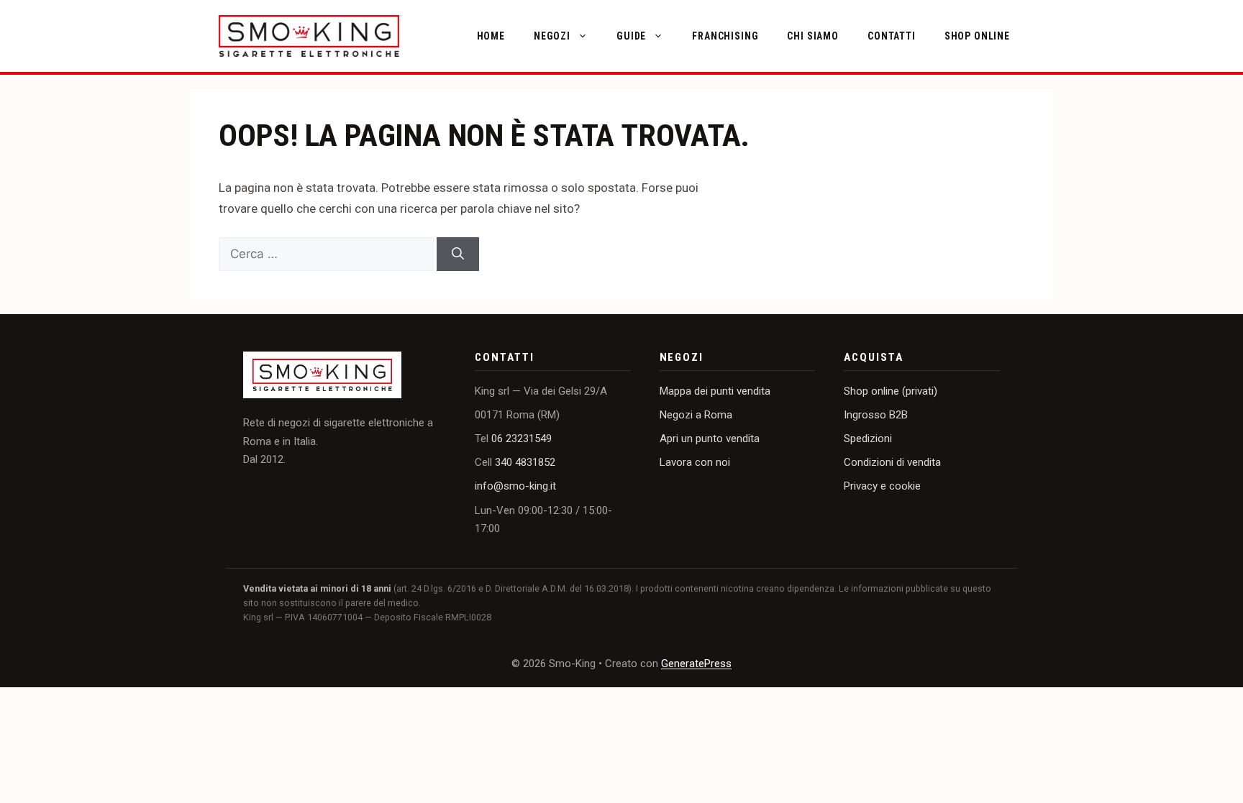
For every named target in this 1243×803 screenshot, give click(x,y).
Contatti (892, 36)
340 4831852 (525, 462)
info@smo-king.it (515, 485)
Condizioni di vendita (892, 462)
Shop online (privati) (890, 391)
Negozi (552, 36)
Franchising (725, 36)
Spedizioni (868, 438)
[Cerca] (458, 254)
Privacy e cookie (882, 485)
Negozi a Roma (696, 414)
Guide (631, 36)
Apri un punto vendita (710, 438)
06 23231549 (521, 438)
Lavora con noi (695, 462)
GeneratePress (696, 663)
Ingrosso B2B (876, 414)
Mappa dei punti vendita (715, 391)
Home (491, 36)
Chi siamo (813, 36)
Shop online (977, 36)
